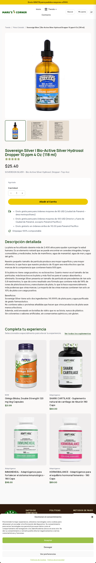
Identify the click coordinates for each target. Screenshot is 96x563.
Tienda (51, 9)
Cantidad (13, 188)
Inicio (38, 9)
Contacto (46, 15)
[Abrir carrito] (91, 11)
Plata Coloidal (18, 27)
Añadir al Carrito (48, 201)
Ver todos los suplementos (78, 333)
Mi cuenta (82, 12)
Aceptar (48, 540)
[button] (92, 517)
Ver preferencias (48, 554)
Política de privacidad (56, 560)
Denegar (48, 547)
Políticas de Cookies (38, 560)
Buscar (70, 12)
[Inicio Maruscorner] (14, 11)
